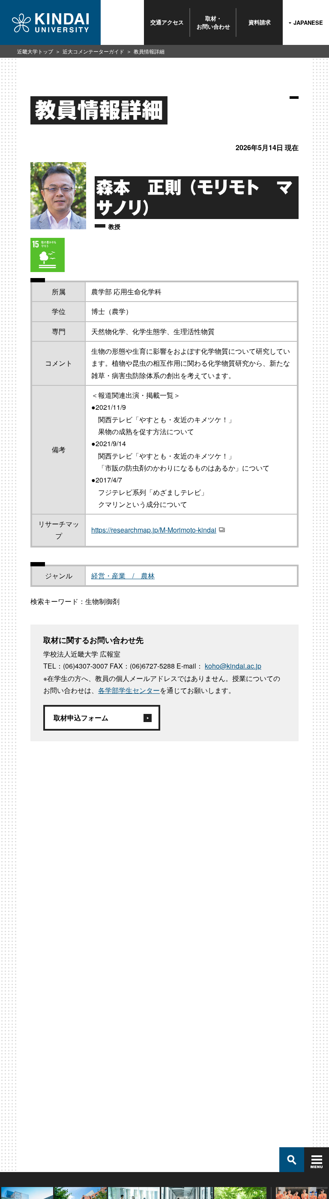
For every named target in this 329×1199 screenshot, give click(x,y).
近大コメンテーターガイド (93, 51)
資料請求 (259, 22)
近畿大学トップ (35, 51)
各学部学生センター (129, 690)
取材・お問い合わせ (213, 22)
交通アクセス (167, 22)
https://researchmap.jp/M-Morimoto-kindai (153, 530)
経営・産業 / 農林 (123, 575)
